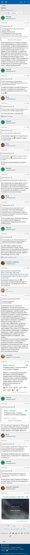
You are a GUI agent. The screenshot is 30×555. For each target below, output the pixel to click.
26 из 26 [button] (20, 13)
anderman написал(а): (7, 407)
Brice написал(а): (6, 26)
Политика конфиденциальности (9, 549)
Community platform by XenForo (14, 553)
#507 (28, 202)
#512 (28, 403)
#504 (28, 127)
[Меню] (2, 2)
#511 (28, 361)
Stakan (3, 10)
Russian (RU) (5, 545)
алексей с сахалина (12, 262)
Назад (14, 13)
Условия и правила (15, 547)
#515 (28, 493)
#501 (28, 23)
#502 (28, 75)
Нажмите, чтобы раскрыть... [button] (15, 40)
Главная (3, 550)
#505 (28, 150)
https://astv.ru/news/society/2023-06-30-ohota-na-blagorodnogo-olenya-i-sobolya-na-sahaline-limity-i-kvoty (14, 276)
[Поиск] (28, 2)
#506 (28, 174)
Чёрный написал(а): (7, 106)
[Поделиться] (25, 23)
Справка (21, 549)
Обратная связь (5, 547)
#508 (28, 234)
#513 (28, 440)
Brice (7, 97)
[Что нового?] (24, 2)
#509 (28, 268)
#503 (28, 103)
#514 (28, 467)
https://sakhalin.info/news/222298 (11, 271)
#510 (28, 295)
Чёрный (8, 17)
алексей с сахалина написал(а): (10, 299)
